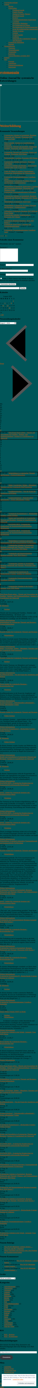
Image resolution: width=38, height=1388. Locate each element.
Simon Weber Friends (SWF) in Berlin (13, 1012)
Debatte (6, 1300)
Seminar (7, 609)
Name (2, 265)
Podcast (6, 1313)
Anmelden (7, 1367)
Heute (2, 363)
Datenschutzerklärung (15, 65)
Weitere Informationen (7, 620)
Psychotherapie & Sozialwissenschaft (25, 27)
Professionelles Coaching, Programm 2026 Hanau (20, 158)
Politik (6, 1315)
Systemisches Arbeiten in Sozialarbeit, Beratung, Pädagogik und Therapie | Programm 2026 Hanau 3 (18, 565)
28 (1, 551)
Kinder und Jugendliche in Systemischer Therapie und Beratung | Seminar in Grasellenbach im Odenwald (18, 520)
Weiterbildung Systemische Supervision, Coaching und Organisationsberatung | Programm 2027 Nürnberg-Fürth (21, 188)
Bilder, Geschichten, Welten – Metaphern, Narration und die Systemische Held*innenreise (18, 486)
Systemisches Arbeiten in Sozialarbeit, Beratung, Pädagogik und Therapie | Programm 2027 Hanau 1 (20, 198)
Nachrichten (8, 1309)
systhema (16, 37)
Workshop (7, 690)
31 (1, 561)
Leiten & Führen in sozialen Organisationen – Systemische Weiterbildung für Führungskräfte (19, 172)
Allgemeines (8, 1288)
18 (1, 489)
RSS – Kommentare (11, 1336)
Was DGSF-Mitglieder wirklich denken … (18, 1247)
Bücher (10, 6)
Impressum (12, 67)
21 (9, 308)
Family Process (18, 12)
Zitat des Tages (9, 1326)
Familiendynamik (18, 10)
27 (1, 430)
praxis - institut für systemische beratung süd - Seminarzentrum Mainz (15, 793)
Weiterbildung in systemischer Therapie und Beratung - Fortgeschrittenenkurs (17, 474)
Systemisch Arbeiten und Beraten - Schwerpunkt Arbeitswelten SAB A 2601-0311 (20, 166)
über (5, 59)
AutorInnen (12, 63)
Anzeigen (7, 1290)
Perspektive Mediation (20, 23)
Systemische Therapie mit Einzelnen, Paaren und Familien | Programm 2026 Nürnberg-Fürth (20, 147)
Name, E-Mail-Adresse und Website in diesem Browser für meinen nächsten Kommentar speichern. (17, 279)
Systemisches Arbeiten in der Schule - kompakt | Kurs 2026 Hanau (17, 587)
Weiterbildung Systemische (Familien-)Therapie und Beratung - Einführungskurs (20, 182)
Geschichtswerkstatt (11, 2)
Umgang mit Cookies (18, 1379)
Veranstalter (12, 52)
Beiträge (11, 44)
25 (1, 511)
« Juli (2, 315)
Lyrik (6, 1307)
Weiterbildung (9, 635)
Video (6, 1321)
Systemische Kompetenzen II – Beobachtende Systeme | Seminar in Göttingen (15, 573)
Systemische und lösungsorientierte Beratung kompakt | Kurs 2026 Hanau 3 (16, 554)
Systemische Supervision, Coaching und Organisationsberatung (17, 225)
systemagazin (9, 72)
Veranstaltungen (9, 46)
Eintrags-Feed (9, 1369)
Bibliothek (7, 1296)
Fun (5, 1302)
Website (2, 274)
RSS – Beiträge (9, 1334)
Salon (6, 1317)
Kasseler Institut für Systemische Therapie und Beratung (18, 632)
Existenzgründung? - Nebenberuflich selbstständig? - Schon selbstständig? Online (16, 499)
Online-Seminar (9, 716)
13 (7, 305)
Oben (2, 1387)
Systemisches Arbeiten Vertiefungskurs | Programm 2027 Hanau (17, 216)
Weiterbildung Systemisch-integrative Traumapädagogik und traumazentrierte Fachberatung (18, 542)
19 (1, 495)
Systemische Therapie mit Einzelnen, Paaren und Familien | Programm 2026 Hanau (20, 153)
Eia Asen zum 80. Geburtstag (14, 1249)
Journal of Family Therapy (21, 14)
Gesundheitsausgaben (11, 1304)
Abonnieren (6, 1357)
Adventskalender (10, 1287)
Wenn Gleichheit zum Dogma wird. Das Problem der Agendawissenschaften (20, 1251)
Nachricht (4, 247)
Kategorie (11, 54)
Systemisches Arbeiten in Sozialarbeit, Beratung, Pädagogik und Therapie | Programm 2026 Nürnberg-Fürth (20, 137)
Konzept (11, 61)
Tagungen (11, 48)
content (6, 4)
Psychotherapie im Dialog (21, 25)
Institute (7, 58)
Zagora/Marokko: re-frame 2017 (19, 56)
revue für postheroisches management (25, 29)
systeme (15, 33)
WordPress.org (9, 1372)
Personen (7, 1311)
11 (3, 305)
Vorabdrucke (8, 1323)
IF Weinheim (4, 606)
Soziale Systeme (18, 31)
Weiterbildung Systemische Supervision (17, 202)
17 (1, 483)
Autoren (7, 1292)
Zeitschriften (12, 8)
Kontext (15, 18)
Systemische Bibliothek (16, 42)
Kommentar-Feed (10, 1370)
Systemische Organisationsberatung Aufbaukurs (20, 192)
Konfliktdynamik (18, 16)
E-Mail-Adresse (6, 269)
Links (6, 1305)
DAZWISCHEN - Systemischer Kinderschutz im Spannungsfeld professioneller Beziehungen (16, 526)
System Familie (18, 35)
